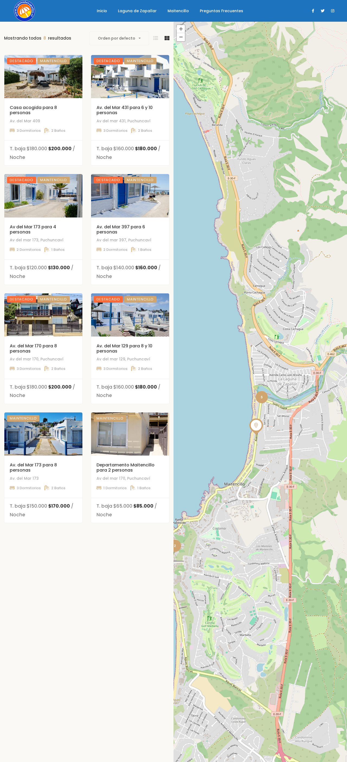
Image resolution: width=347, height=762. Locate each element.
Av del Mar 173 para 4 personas (33, 229)
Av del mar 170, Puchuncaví (36, 359)
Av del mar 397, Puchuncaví (124, 240)
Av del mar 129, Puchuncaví (123, 359)
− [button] (181, 37)
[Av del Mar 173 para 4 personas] (43, 195)
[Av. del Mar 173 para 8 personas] (43, 434)
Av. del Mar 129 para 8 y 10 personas (124, 348)
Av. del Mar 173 (24, 478)
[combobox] (119, 38)
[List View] (155, 38)
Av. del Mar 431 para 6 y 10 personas (125, 110)
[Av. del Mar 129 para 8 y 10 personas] (130, 315)
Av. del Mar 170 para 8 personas (33, 348)
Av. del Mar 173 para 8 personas (33, 467)
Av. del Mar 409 (25, 121)
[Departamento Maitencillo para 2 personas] (130, 434)
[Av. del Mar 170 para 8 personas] (43, 315)
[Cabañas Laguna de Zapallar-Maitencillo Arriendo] (24, 11)
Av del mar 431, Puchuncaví (123, 121)
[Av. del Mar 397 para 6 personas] (130, 195)
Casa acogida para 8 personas (33, 110)
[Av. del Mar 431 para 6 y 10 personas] (130, 76)
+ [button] (181, 28)
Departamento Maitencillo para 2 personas (126, 467)
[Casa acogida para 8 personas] (43, 76)
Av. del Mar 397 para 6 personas (121, 229)
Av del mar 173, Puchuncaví (36, 240)
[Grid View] (167, 38)
